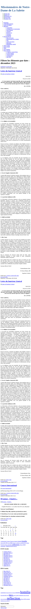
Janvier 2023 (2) (7, 584)
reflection (15, 545)
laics (11, 543)
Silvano (21, 544)
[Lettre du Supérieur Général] (7, 74)
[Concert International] (6, 488)
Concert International (9, 485)
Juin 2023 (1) (6, 578)
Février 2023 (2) (7, 582)
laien (14, 543)
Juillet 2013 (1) (6, 565)
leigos (28, 543)
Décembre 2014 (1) (7, 555)
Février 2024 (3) (7, 572)
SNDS (24, 544)
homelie (20, 541)
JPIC (7, 543)
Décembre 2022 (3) (7, 585)
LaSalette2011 (23, 543)
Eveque (8, 541)
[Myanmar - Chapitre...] (6, 501)
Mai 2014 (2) (6, 558)
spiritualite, (3, 546)
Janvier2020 (3, 543)
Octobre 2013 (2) (7, 563)
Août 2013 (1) (6, 564)
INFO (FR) (8, 479)
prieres (6, 544)
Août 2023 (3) (6, 577)
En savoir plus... (4, 277)
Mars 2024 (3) (6, 571)
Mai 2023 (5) (6, 580)
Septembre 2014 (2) (7, 556)
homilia (24, 541)
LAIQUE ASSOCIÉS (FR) (12, 275)
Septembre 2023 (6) (7, 576)
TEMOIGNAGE (9, 546)
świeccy (15, 546)
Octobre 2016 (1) (7, 551)
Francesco (12, 541)
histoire (16, 541)
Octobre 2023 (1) (7, 575)
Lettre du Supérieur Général (11, 71)
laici (9, 543)
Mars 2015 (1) (6, 554)
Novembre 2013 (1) (7, 561)
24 (15, 533)
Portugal (2, 544)
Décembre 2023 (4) (7, 573)
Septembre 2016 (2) (7, 553)
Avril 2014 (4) (6, 559)
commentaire (4, 541)
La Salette (17, 543)
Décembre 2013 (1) (7, 560)
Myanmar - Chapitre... (9, 499)
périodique (10, 544)
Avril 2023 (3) (6, 581)
